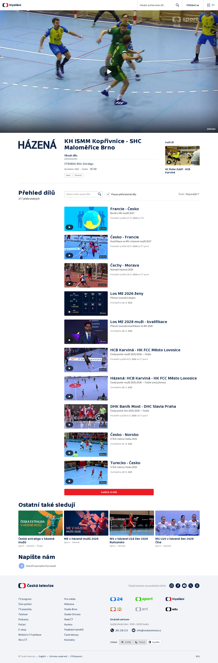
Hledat (177, 5)
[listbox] (140, 642)
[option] (126, 642)
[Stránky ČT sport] (144, 600)
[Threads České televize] (197, 585)
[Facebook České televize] (177, 585)
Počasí (22, 624)
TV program (24, 598)
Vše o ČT (22, 639)
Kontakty (69, 639)
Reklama (69, 604)
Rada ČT (68, 619)
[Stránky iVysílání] (175, 600)
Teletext (23, 614)
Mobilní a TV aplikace (29, 634)
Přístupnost (76, 656)
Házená (78, 175)
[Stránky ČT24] (116, 600)
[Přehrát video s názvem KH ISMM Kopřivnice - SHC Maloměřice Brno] (109, 71)
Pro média (69, 598)
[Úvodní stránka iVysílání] (15, 5)
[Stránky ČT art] (141, 610)
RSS (198, 656)
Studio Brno (70, 609)
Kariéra (68, 624)
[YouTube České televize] (184, 585)
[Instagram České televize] (171, 585)
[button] (109, 71)
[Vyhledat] (99, 194)
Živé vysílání (24, 604)
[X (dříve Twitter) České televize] (190, 585)
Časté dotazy (71, 634)
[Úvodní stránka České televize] (36, 585)
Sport (68, 175)
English (42, 656)
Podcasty (23, 619)
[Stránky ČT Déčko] (116, 610)
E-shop (22, 629)
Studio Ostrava (72, 614)
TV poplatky (25, 609)
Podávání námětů (73, 629)
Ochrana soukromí (58, 656)
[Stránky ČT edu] (171, 610)
